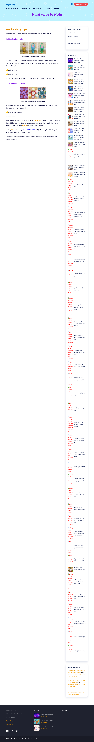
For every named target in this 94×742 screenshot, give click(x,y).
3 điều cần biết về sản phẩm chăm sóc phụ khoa (79, 144)
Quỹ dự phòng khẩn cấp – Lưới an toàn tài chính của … (79, 651)
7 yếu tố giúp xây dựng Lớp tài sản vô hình (79, 559)
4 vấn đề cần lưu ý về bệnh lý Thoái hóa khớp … (79, 275)
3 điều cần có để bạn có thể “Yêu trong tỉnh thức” (79, 623)
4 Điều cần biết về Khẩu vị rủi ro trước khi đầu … (79, 547)
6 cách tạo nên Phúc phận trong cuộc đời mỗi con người (79, 109)
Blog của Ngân (11, 8)
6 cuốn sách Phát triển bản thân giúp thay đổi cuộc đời (79, 379)
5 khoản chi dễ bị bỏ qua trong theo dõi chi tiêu (79, 609)
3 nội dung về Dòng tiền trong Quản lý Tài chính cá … (79, 67)
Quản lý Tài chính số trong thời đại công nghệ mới (79, 479)
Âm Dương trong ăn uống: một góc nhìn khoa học (79, 198)
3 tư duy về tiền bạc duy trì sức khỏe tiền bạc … (79, 494)
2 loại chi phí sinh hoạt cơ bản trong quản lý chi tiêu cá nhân (76, 674)
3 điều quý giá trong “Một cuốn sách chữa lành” (79, 454)
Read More (44, 716)
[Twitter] (16, 731)
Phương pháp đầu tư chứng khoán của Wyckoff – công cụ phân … (79, 306)
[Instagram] (12, 731)
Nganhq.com (9, 724)
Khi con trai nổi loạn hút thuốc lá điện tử (79, 467)
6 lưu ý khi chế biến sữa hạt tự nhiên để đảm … (79, 123)
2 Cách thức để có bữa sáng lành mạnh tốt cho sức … (79, 261)
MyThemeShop (24, 738)
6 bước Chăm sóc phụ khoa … (48, 727)
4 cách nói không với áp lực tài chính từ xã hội (79, 596)
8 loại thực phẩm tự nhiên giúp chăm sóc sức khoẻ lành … (79, 569)
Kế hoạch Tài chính (81, 4)
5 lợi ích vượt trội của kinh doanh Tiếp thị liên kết (79, 95)
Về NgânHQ (47, 8)
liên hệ (13, 130)
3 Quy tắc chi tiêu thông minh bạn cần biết (79, 366)
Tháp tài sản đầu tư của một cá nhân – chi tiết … (79, 352)
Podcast (25, 8)
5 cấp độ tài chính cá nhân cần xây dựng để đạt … (79, 102)
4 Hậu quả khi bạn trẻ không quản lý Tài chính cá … (79, 288)
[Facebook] (71, 4)
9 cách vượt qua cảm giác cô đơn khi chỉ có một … (79, 337)
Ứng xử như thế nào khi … (47, 714)
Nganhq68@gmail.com (12, 720)
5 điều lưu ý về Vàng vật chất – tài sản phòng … (79, 424)
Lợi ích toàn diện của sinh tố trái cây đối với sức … (79, 184)
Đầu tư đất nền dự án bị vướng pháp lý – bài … (79, 155)
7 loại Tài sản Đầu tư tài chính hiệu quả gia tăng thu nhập (76, 692)
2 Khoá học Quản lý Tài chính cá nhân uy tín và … (79, 231)
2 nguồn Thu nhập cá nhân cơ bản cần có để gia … (79, 167)
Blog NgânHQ (38, 120)
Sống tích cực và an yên (74, 43)
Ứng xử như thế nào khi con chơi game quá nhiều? (79, 60)
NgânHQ (10, 4)
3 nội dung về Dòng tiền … (47, 720)
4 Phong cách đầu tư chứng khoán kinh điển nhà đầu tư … (79, 581)
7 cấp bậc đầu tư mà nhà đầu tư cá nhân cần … (79, 440)
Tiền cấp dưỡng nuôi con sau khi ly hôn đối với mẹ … (79, 393)
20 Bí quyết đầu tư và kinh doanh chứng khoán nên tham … (79, 214)
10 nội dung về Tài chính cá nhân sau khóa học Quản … (78, 88)
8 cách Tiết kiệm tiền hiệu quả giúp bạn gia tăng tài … (79, 174)
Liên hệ (56, 8)
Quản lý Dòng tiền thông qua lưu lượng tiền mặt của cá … (79, 137)
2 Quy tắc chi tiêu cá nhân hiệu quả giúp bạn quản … (79, 130)
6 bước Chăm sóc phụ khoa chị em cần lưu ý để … (79, 74)
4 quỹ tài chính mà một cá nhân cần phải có (79, 246)
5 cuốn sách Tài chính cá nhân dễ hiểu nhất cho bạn (79, 323)
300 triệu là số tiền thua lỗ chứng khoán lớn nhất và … (79, 116)
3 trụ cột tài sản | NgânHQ (74, 690)
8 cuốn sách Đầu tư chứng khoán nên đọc (79, 508)
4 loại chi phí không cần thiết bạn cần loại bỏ (79, 408)
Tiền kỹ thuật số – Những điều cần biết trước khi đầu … (79, 533)
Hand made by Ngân (73, 36)
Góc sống (36, 8)
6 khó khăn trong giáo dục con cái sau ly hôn (79, 637)
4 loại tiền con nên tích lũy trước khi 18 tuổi (79, 520)
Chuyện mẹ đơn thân (73, 32)
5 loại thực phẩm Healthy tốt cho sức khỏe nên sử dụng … (79, 81)
